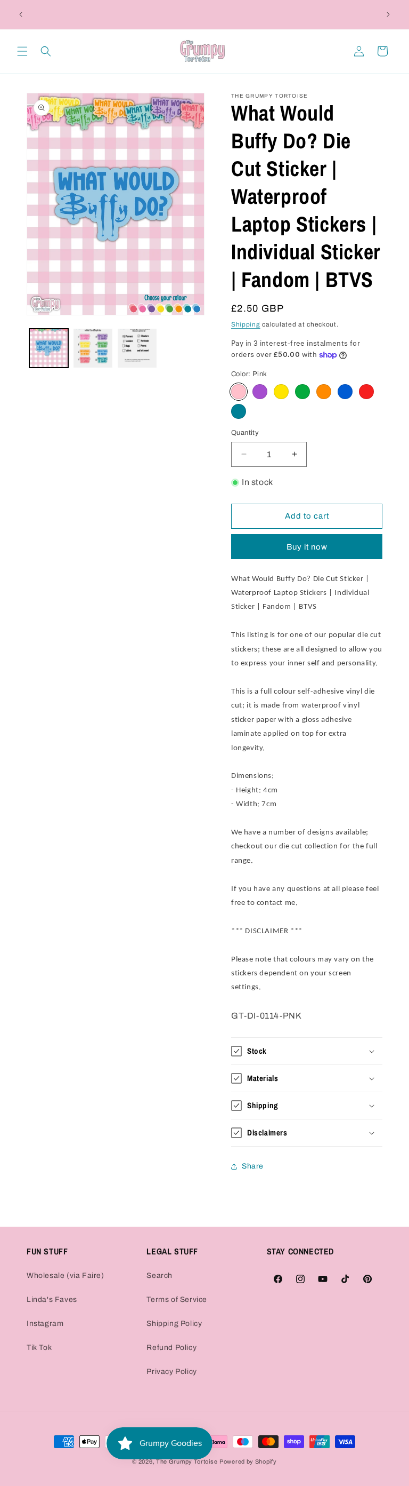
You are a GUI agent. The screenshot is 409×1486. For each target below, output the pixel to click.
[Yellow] (281, 391)
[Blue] (345, 391)
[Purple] (259, 391)
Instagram (45, 1324)
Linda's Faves (52, 1300)
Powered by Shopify (248, 1461)
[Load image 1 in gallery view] (48, 348)
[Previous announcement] (20, 14)
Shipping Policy (174, 1324)
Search (159, 1276)
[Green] (302, 391)
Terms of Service (176, 1300)
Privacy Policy (171, 1372)
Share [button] (253, 1166)
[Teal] (238, 411)
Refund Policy (171, 1348)
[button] (22, 51)
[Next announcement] (388, 14)
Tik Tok (39, 1348)
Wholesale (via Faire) (65, 1276)
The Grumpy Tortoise (186, 1461)
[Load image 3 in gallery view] (137, 348)
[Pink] (238, 391)
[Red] (366, 391)
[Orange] (323, 391)
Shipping (245, 324)
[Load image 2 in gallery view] (92, 348)
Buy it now (307, 547)
